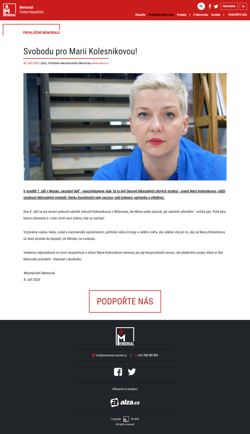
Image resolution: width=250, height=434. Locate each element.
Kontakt (215, 14)
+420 (147, 355)
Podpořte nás (237, 14)
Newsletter (229, 6)
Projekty (181, 14)
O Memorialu (200, 14)
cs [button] (243, 6)
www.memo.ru (100, 63)
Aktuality (140, 14)
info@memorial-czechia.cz (111, 355)
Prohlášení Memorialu (161, 14)
